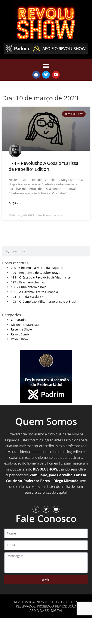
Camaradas (19, 320)
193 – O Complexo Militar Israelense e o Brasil (44, 301)
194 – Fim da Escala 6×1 (28, 297)
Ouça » (13, 203)
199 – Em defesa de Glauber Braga (35, 273)
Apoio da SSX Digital (46, 610)
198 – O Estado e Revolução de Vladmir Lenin (43, 277)
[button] (46, 66)
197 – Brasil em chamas (28, 282)
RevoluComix (20, 334)
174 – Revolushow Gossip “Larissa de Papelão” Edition (44, 166)
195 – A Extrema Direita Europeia (34, 292)
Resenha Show (21, 329)
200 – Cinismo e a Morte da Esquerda (37, 268)
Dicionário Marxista (25, 325)
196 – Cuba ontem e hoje (28, 287)
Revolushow (19, 339)
